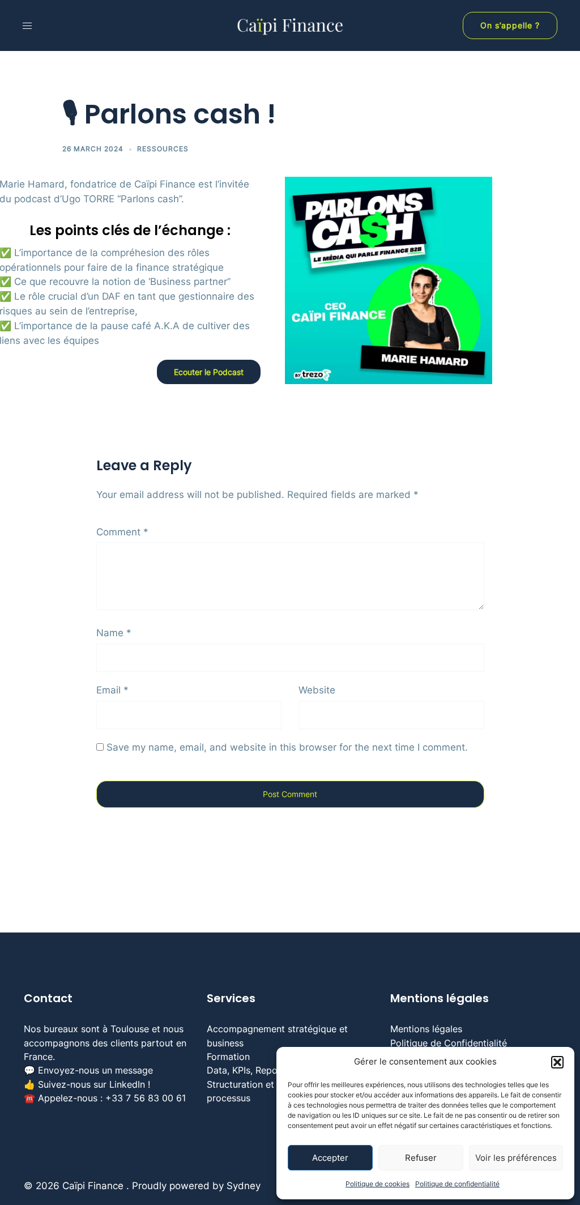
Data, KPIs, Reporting (252, 1070)
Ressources (163, 148)
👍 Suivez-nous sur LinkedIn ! (87, 1084)
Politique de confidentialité (457, 1184)
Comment (122, 532)
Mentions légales (426, 1028)
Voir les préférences (516, 1157)
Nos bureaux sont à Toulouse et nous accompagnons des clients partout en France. (105, 1042)
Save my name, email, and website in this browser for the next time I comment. (287, 747)
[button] (557, 1062)
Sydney (244, 1185)
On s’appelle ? (510, 25)
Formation (228, 1056)
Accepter (330, 1157)
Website (316, 690)
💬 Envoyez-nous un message (88, 1070)
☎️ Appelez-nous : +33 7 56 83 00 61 (105, 1098)
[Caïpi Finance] (290, 25)
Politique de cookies (378, 1184)
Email (112, 690)
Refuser (421, 1157)
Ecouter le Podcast (209, 372)
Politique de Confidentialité (448, 1043)
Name (113, 632)
